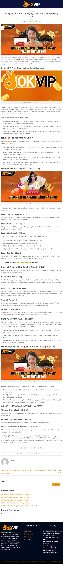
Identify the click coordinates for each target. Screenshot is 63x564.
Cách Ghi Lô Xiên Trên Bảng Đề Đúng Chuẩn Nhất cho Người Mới (19, 506)
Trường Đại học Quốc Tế (20, 562)
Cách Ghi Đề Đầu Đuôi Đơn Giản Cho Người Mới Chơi (16, 503)
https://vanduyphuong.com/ (51, 546)
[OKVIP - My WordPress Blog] (31, 4)
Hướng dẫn (31, 11)
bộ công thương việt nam (34, 562)
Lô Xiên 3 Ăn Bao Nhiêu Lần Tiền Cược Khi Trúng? (15, 497)
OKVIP (3, 422)
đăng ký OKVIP (8, 141)
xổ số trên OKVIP (12, 312)
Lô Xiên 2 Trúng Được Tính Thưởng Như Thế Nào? (15, 500)
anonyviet (58, 562)
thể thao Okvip (40, 280)
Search (3, 481)
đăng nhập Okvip (23, 262)
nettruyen (43, 562)
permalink (43, 453)
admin (39, 21)
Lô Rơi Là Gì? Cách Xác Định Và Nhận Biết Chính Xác (16, 494)
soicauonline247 (51, 562)
